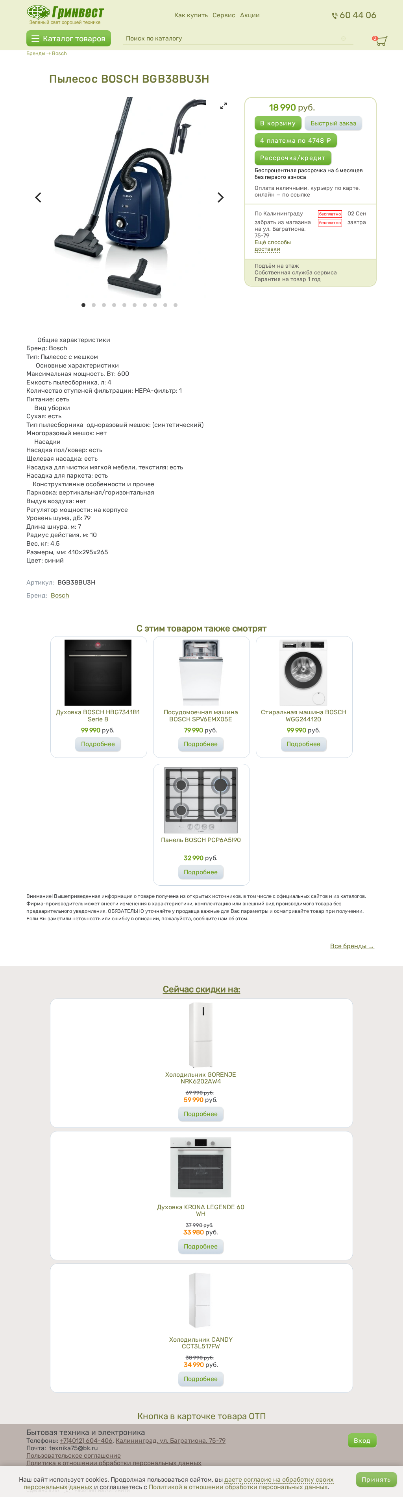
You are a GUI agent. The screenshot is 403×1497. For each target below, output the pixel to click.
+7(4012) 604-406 (86, 1440)
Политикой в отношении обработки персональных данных (238, 1487)
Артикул (40, 582)
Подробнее (98, 744)
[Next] (219, 197)
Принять (376, 1479)
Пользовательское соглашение (73, 1455)
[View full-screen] (223, 105)
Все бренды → (352, 946)
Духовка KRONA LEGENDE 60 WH (200, 1210)
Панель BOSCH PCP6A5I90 (201, 840)
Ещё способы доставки (273, 245)
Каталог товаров (74, 38)
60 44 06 (358, 15)
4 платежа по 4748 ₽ (295, 140)
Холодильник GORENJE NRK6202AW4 (200, 1078)
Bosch (59, 53)
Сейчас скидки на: (201, 989)
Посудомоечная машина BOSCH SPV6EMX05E (201, 715)
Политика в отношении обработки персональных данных (114, 1463)
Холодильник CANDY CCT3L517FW (201, 1343)
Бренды (35, 53)
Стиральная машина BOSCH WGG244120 (303, 715)
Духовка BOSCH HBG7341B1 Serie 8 (98, 715)
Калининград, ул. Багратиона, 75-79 (171, 1440)
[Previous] (39, 197)
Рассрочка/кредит (292, 158)
